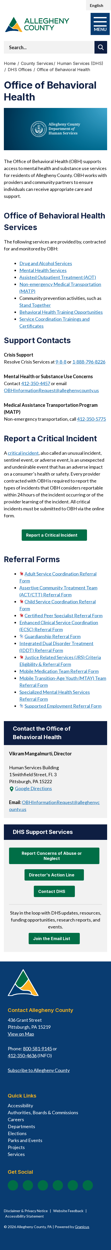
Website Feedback (68, 1211)
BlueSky (88, 1185)
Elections (17, 1133)
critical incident (23, 453)
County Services (37, 63)
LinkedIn (73, 1185)
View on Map (21, 1034)
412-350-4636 (22, 1055)
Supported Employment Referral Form (63, 706)
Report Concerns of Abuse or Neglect (52, 856)
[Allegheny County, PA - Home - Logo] (37, 24)
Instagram (28, 1185)
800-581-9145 (37, 1048)
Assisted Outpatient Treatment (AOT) (57, 277)
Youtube (43, 1185)
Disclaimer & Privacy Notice (26, 1211)
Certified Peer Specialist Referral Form (63, 615)
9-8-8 (61, 362)
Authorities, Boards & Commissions (43, 1112)
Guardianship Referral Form (53, 636)
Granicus (82, 1226)
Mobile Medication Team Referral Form (59, 671)
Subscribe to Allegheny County (39, 1070)
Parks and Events (25, 1140)
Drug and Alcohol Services (45, 263)
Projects (16, 1147)
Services (16, 1154)
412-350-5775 (91, 419)
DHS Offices (20, 69)
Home (10, 63)
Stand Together (35, 305)
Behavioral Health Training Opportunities (61, 312)
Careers (16, 1119)
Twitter (58, 1185)
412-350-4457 (35, 383)
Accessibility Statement (24, 1216)
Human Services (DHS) (80, 63)
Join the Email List (51, 938)
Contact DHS (51, 891)
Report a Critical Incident (51, 535)
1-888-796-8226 (88, 362)
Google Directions (33, 788)
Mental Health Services (43, 270)
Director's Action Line (51, 874)
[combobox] (98, 5)
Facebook (13, 1185)
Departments (21, 1126)
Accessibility (20, 1105)
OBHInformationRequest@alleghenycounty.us (51, 390)
